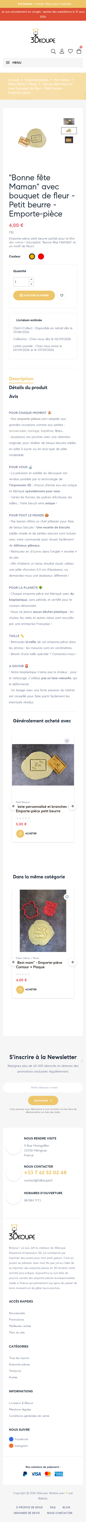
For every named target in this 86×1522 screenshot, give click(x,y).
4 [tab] (37, 869)
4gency (42, 1498)
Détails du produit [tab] (28, 388)
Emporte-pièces (19, 1364)
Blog (66, 1507)
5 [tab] (41, 869)
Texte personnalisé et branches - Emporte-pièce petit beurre (42, 809)
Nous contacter (59, 1513)
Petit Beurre (23, 802)
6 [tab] (45, 869)
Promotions (16, 1319)
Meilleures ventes (20, 1326)
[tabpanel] (43, 790)
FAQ (52, 1507)
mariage (33, 431)
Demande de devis (27, 1513)
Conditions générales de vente (29, 1416)
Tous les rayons (19, 1358)
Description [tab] (21, 379)
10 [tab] (61, 869)
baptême (47, 431)
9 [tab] (57, 869)
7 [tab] (49, 869)
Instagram (21, 1446)
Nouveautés (17, 1313)
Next (72, 806)
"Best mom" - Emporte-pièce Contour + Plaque (39, 965)
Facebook (21, 1439)
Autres (13, 1377)
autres (37, 551)
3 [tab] (33, 869)
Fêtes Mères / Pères (27, 958)
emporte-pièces (29, 419)
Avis (13, 396)
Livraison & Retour (21, 1403)
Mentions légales (20, 1409)
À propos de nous (29, 1507)
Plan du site (17, 1332)
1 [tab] (25, 869)
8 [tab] (53, 869)
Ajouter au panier (36, 295)
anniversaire (17, 431)
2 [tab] (29, 869)
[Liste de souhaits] (62, 295)
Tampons (15, 1371)
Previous (14, 806)
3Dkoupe (42, 1493)
